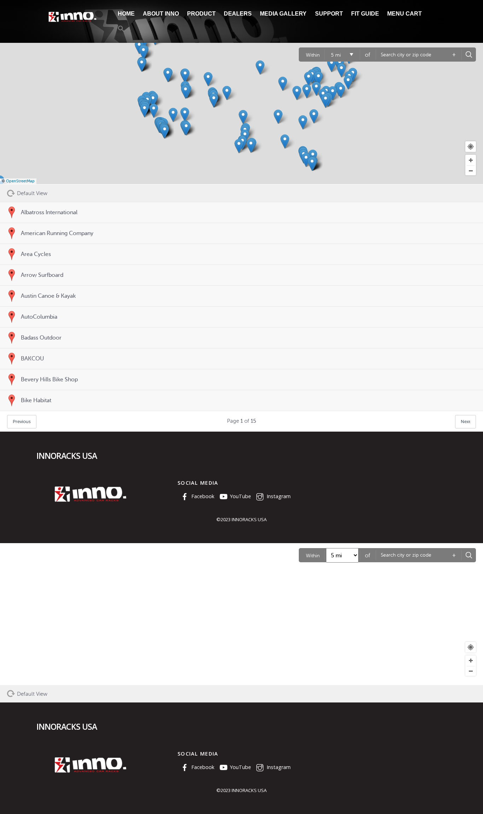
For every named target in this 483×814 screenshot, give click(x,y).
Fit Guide (365, 14)
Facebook (202, 496)
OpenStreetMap (20, 181)
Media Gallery (283, 14)
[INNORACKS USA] (71, 22)
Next (465, 421)
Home (126, 14)
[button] (121, 29)
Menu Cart (404, 14)
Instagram (278, 496)
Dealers (238, 14)
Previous (22, 421)
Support (329, 14)
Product (201, 14)
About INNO (161, 14)
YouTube (239, 496)
